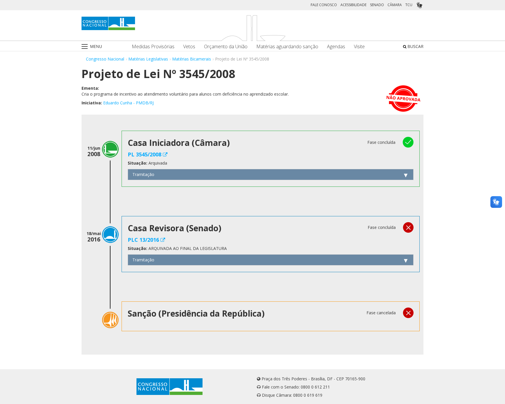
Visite (359, 47)
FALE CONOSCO (324, 4)
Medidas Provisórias (153, 47)
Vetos (189, 47)
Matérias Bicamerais (191, 59)
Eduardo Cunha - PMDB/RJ (128, 103)
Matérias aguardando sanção (287, 47)
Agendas (336, 47)
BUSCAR (414, 46)
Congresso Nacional (105, 59)
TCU (408, 4)
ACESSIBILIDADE (353, 4)
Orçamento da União (226, 47)
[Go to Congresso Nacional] (108, 23)
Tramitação (143, 174)
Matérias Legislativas (148, 59)
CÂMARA (395, 4)
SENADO (377, 4)
